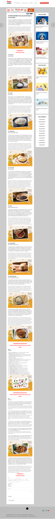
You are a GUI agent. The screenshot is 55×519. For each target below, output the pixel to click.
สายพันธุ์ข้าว (10, 480)
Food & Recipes (10, 483)
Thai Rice (20, 480)
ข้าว (22, 479)
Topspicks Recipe (10, 479)
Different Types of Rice (25, 480)
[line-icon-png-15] (44, 510)
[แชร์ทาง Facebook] (8, 488)
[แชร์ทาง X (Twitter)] (10, 488)
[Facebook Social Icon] (43, 510)
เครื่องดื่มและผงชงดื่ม (9, 516)
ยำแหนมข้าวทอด (15, 480)
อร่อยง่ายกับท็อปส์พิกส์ (17, 479)
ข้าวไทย (26, 479)
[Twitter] (47, 510)
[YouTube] (48, 510)
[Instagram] (45, 510)
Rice (24, 479)
